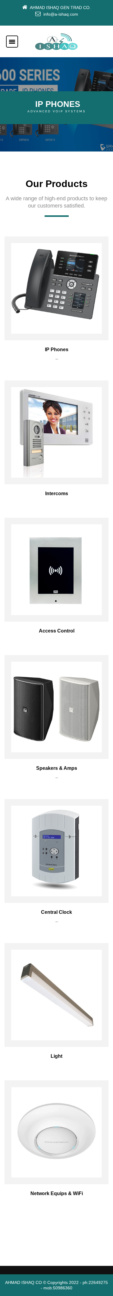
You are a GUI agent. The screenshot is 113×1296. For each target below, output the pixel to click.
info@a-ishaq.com (60, 14)
